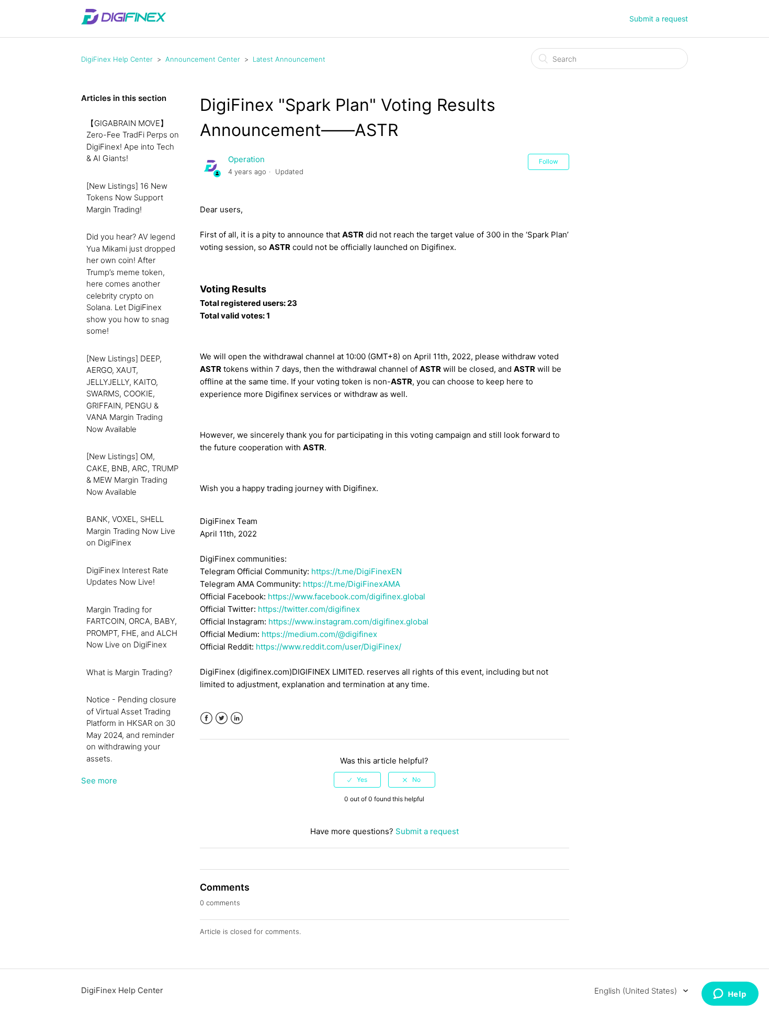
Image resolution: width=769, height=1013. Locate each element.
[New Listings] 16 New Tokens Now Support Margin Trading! (126, 197)
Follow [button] (548, 161)
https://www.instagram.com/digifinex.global (348, 622)
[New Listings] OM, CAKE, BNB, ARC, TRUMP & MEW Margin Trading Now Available (132, 474)
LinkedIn (236, 718)
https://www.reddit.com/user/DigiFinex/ (328, 647)
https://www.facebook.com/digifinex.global (346, 596)
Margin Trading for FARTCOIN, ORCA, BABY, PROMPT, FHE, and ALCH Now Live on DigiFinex (131, 627)
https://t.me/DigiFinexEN (356, 571)
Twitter (221, 718)
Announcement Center (202, 59)
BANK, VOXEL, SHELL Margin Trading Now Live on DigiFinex (130, 531)
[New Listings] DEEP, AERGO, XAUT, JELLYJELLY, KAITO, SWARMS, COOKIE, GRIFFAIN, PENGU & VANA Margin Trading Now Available (124, 394)
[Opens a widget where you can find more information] (730, 995)
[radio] (357, 780)
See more (99, 781)
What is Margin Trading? (129, 672)
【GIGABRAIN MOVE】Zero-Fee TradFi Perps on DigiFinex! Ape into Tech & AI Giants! (132, 141)
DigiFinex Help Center (117, 59)
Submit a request (658, 18)
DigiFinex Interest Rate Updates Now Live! (127, 576)
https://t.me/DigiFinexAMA (351, 584)
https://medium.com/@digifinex (319, 634)
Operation (246, 159)
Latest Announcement (289, 59)
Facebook (206, 718)
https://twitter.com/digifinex (309, 609)
